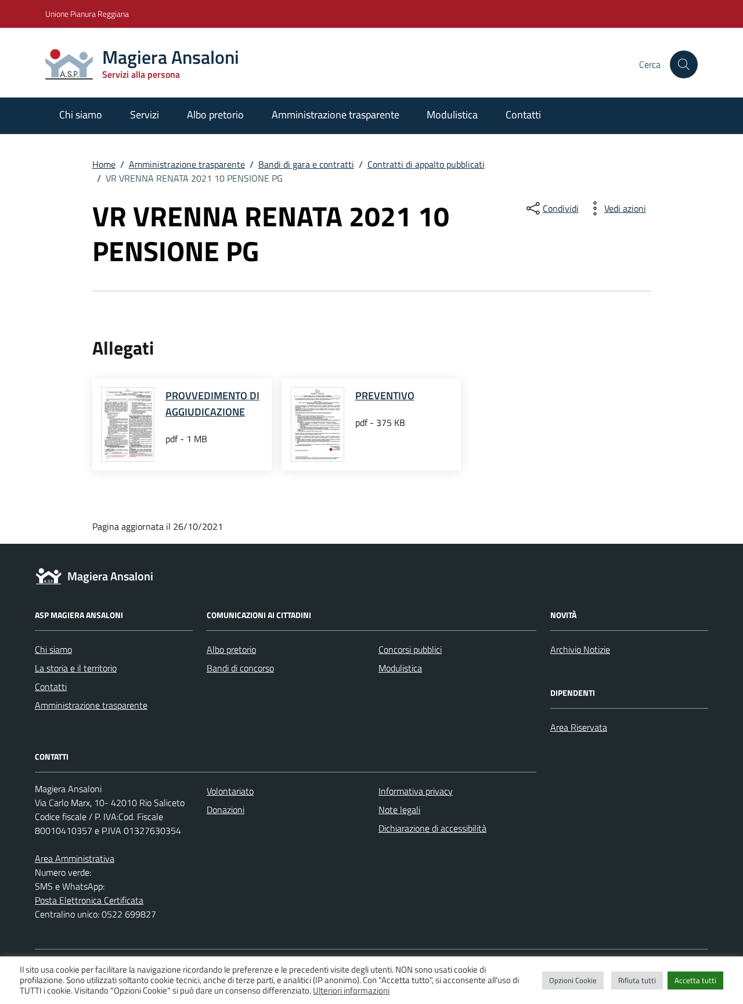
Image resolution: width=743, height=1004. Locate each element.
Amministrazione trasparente (335, 114)
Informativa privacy (415, 791)
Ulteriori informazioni (351, 990)
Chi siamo (80, 114)
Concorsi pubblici (410, 649)
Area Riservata (578, 727)
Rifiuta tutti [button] (637, 980)
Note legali (399, 810)
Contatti (523, 114)
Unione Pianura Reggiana (87, 14)
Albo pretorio (215, 114)
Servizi (144, 114)
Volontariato (230, 791)
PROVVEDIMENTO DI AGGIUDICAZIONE (212, 404)
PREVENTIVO (384, 395)
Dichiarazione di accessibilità (432, 828)
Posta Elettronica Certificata (89, 900)
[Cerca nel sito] (684, 64)
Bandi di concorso (240, 668)
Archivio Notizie (580, 649)
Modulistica (452, 114)
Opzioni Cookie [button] (573, 980)
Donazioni (225, 810)
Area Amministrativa (74, 858)
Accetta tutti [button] (695, 980)
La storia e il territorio (76, 668)
